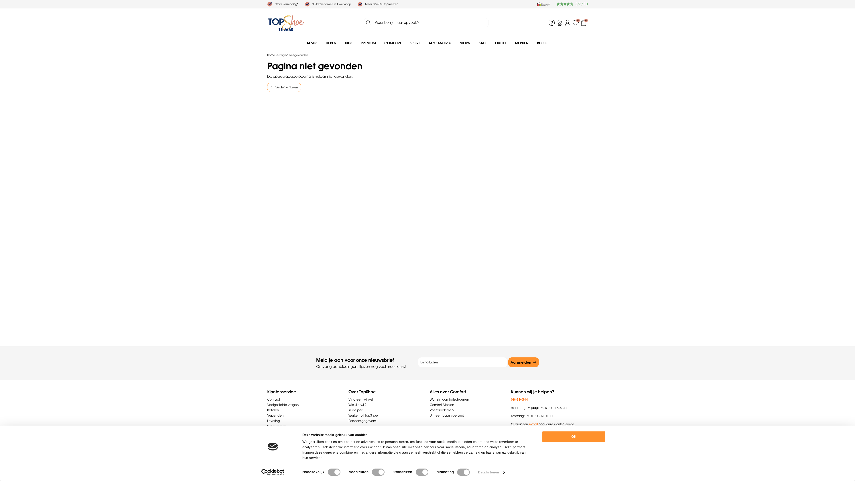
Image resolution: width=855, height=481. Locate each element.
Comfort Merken (442, 405)
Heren (331, 43)
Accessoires (439, 43)
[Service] (552, 23)
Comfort (392, 43)
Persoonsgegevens (362, 421)
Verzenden (275, 416)
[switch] (378, 472)
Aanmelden (521, 362)
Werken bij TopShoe (363, 416)
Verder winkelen (286, 87)
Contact (273, 399)
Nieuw (465, 43)
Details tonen (488, 472)
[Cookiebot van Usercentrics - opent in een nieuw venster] (272, 472)
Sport (415, 43)
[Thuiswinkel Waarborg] (543, 4)
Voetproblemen (442, 410)
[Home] (286, 23)
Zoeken (368, 22)
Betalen (273, 410)
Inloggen (568, 23)
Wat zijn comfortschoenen (449, 399)
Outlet (501, 43)
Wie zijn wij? (357, 405)
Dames (311, 43)
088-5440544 (519, 399)
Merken (522, 43)
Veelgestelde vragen (283, 405)
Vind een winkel (360, 399)
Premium (368, 43)
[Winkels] (560, 23)
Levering (273, 421)
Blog (541, 43)
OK (573, 436)
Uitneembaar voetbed (447, 416)
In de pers (355, 410)
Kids (348, 43)
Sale (483, 43)
